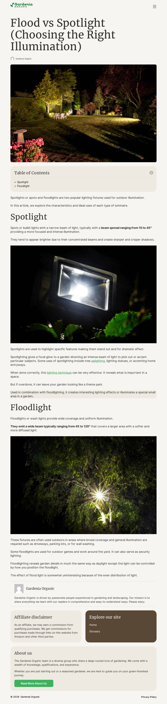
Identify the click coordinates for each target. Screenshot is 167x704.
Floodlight (23, 186)
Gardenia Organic (24, 58)
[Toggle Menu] (155, 7)
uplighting (98, 361)
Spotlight (22, 182)
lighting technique (59, 372)
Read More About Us (34, 683)
